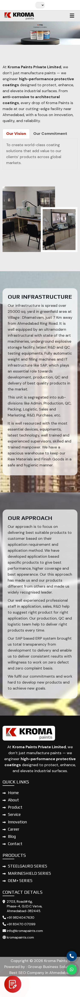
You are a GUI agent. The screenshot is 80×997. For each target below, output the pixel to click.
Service (14, 814)
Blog (12, 836)
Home (13, 792)
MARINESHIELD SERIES (29, 873)
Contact (15, 843)
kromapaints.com (20, 937)
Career (13, 829)
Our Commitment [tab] (50, 133)
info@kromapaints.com (24, 931)
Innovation (17, 821)
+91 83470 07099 (20, 924)
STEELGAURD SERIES (27, 866)
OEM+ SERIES (20, 880)
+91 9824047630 (20, 917)
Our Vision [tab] (16, 133)
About (13, 800)
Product (15, 807)
